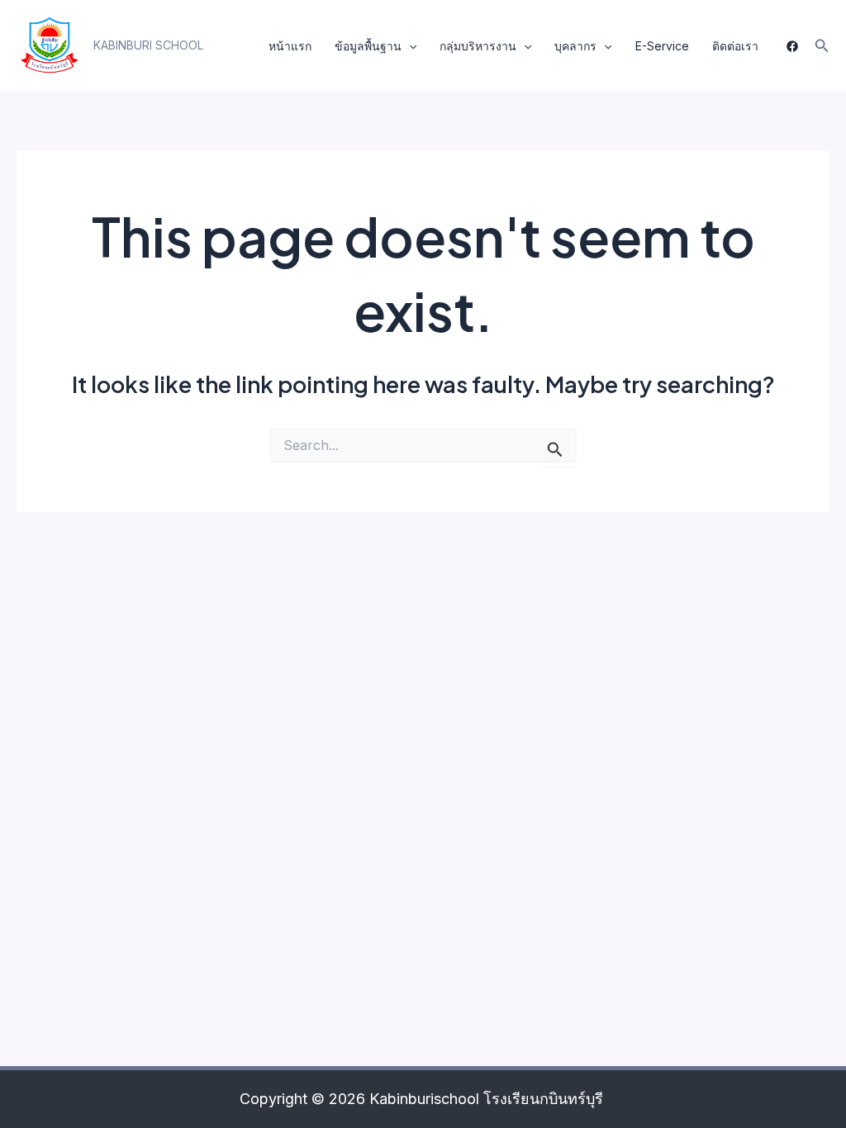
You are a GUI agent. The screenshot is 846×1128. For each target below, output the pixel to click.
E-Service (662, 46)
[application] (409, 46)
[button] (148, 45)
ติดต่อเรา (735, 46)
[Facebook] (792, 46)
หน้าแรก (290, 46)
